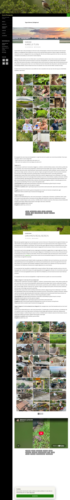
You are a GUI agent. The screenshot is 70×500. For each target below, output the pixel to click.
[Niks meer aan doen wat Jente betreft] (58, 360)
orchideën (35, 452)
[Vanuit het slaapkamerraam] (58, 372)
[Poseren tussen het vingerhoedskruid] (24, 90)
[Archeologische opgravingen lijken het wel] (41, 349)
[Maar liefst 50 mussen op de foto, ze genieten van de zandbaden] (24, 383)
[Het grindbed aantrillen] (24, 372)
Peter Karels (38, 47)
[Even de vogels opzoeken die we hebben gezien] (58, 79)
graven (33, 450)
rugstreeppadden (42, 452)
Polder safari (28, 42)
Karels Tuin (32, 44)
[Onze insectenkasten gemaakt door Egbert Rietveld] (58, 102)
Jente (39, 211)
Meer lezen (32, 492)
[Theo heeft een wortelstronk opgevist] (24, 338)
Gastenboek (4, 35)
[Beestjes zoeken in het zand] (41, 147)
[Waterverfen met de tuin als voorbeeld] (24, 135)
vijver (53, 452)
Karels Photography (7, 15)
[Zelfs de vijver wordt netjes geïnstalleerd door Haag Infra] (58, 383)
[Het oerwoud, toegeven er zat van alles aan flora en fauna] (24, 326)
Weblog (3, 21)
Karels (43, 211)
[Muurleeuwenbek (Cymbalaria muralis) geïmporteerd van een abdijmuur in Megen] (58, 113)
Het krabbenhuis (5, 46)
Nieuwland (49, 211)
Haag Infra (27, 255)
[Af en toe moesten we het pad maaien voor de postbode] (41, 326)
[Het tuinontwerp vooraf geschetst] (41, 383)
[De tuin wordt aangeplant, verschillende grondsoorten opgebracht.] (58, 405)
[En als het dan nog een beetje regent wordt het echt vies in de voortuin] (58, 349)
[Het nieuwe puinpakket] (24, 360)
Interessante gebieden (4, 27)
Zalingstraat (29, 214)
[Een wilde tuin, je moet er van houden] (41, 102)
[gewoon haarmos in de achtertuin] (41, 113)
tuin (49, 452)
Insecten (45, 450)
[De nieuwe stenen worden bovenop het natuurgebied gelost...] (24, 349)
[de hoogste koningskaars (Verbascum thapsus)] (58, 124)
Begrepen (35, 496)
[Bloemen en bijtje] (24, 124)
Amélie (27, 211)
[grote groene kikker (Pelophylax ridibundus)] (41, 79)
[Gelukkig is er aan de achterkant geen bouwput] (58, 338)
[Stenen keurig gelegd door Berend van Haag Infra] (41, 372)
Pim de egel (4, 52)
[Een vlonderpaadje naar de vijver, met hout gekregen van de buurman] (24, 405)
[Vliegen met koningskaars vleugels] (41, 135)
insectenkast (33, 211)
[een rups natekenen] (41, 90)
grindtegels (39, 450)
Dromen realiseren (37, 235)
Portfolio (4, 24)
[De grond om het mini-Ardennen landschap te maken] (24, 394)
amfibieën (28, 450)
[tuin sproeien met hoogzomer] (24, 79)
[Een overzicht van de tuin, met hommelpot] (24, 113)
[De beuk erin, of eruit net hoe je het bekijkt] (58, 326)
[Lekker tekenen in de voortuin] (41, 124)
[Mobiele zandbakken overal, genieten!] (41, 360)
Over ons (4, 30)
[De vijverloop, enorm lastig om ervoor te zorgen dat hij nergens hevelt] (41, 405)
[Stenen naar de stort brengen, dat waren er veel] (41, 338)
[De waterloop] (58, 135)
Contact (4, 33)
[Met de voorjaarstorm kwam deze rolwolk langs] (24, 102)
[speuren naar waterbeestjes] (58, 90)
